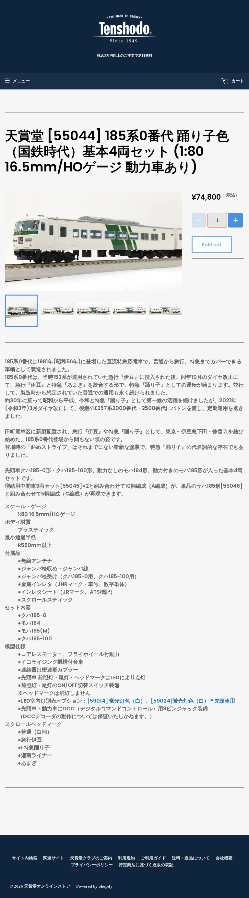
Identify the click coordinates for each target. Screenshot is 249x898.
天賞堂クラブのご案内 (91, 858)
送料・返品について (191, 858)
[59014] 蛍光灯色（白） (116, 701)
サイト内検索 (24, 858)
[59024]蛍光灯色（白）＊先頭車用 (193, 701)
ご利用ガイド (153, 858)
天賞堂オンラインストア (47, 886)
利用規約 (126, 858)
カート (237, 80)
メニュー (21, 80)
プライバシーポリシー (92, 864)
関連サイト (53, 858)
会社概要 (224, 858)
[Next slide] (173, 311)
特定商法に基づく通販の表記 (146, 864)
